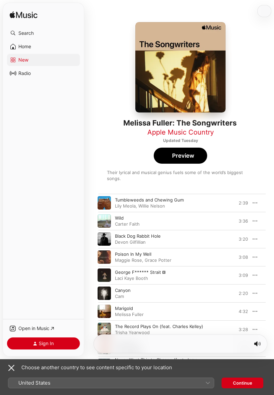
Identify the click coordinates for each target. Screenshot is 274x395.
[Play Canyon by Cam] (104, 293)
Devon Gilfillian (130, 242)
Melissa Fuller (129, 314)
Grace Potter (158, 260)
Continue (242, 383)
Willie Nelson (151, 206)
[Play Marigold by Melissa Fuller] (104, 311)
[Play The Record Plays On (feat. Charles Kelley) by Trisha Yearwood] (104, 329)
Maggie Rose (128, 260)
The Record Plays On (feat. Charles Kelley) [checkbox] (159, 326)
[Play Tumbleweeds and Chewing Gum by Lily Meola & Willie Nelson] (104, 203)
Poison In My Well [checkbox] (133, 254)
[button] (43, 33)
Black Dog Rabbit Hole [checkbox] (138, 236)
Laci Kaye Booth (131, 278)
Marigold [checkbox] (124, 308)
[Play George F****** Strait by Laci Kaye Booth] (104, 275)
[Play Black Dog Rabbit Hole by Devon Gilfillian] (104, 239)
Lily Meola (125, 206)
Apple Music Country (180, 132)
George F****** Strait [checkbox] (138, 272)
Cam (119, 296)
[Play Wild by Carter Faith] (104, 221)
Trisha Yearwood (132, 332)
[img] (23, 15)
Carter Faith (127, 224)
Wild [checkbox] (119, 218)
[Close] (11, 368)
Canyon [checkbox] (123, 290)
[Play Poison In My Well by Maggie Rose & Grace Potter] (104, 257)
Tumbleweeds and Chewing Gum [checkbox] (149, 200)
